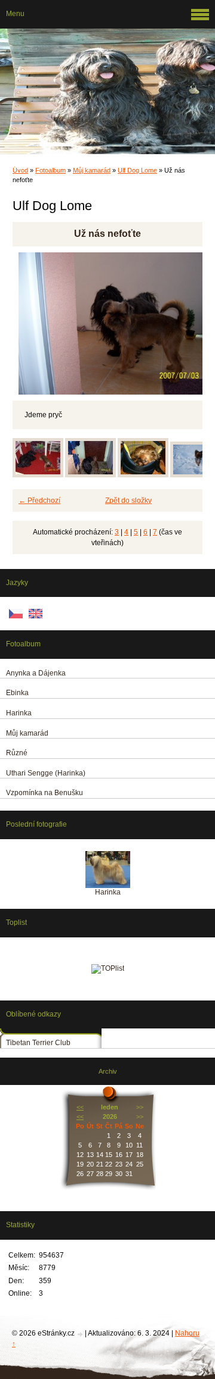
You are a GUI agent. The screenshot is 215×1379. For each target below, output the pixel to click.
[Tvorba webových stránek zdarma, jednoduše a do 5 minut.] (80, 1334)
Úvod (20, 170)
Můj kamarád (91, 170)
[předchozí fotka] (32, 323)
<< (80, 1107)
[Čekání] (143, 475)
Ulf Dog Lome (137, 170)
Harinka (108, 892)
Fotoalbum (50, 170)
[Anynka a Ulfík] (90, 475)
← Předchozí (39, 500)
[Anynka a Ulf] (38, 475)
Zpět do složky (128, 500)
